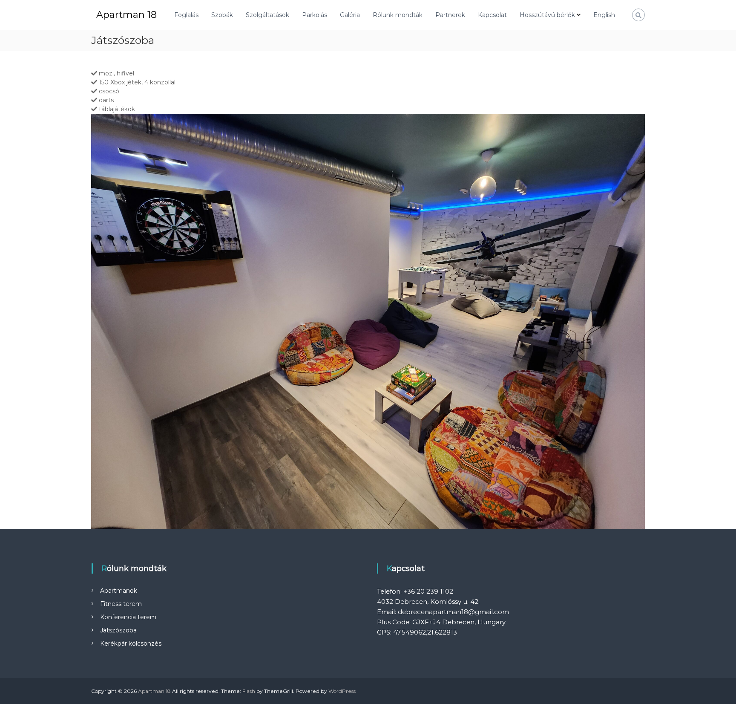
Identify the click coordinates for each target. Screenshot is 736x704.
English (604, 15)
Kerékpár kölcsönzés (130, 643)
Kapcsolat (492, 15)
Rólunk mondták (398, 15)
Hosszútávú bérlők (547, 15)
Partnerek (450, 15)
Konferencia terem (128, 617)
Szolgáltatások (267, 15)
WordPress (342, 691)
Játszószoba (118, 630)
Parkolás (314, 15)
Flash (248, 691)
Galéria (350, 15)
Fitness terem (121, 604)
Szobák (222, 15)
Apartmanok (118, 590)
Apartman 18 (126, 14)
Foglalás (186, 15)
